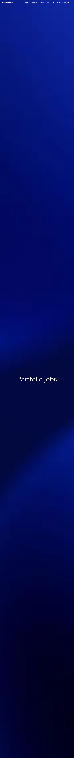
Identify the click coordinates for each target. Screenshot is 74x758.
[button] (66, 2)
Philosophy (34, 2)
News (58, 2)
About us (27, 2)
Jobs (53, 2)
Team (48, 2)
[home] (7, 2)
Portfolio (42, 2)
